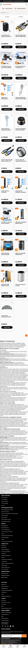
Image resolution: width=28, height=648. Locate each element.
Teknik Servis (4, 592)
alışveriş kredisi (8, 492)
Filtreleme (21, 16)
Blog (2, 606)
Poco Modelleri (4, 499)
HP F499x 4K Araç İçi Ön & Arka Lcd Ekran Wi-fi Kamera (6, 67)
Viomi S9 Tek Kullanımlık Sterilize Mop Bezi (6, 316)
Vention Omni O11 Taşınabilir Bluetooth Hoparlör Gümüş (20, 160)
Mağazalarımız (4, 588)
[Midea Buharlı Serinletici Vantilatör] (21, 182)
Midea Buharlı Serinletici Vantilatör (20, 191)
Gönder (24, 635)
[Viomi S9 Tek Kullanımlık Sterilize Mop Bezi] (7, 307)
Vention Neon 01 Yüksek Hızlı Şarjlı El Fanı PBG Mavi (6, 129)
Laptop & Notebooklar (5, 555)
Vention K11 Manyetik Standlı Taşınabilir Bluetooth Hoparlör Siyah (20, 129)
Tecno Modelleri (4, 503)
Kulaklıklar (3, 553)
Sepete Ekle (7, 47)
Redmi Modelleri (4, 501)
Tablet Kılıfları (4, 561)
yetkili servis (19, 455)
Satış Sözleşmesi (4, 618)
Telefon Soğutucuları (5, 567)
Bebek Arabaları (4, 573)
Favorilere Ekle (11, 22)
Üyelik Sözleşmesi (5, 622)
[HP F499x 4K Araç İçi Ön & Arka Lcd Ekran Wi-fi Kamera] (7, 58)
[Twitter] (5, 626)
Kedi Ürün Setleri (4, 515)
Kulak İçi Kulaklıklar (5, 549)
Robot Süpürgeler (5, 537)
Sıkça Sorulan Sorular (5, 602)
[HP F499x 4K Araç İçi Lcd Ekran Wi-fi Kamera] (21, 58)
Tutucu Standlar (4, 569)
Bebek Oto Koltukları (5, 575)
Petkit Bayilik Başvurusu (6, 596)
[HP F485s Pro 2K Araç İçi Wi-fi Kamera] (7, 214)
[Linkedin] (13, 626)
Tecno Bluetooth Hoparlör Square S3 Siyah (6, 36)
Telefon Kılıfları (4, 565)
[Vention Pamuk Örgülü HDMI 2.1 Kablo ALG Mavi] (7, 151)
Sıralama (7, 16)
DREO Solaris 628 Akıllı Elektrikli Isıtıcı (20, 223)
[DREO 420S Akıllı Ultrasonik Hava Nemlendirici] (7, 245)
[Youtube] (10, 626)
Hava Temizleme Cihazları (6, 531)
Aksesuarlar (3, 545)
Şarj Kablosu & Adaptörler (6, 559)
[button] (3, 33)
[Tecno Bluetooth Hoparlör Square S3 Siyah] (7, 27)
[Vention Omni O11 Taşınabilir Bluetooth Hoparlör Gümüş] (21, 151)
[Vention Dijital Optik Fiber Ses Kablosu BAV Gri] (21, 27)
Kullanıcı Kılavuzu (5, 586)
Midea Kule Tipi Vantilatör (5, 191)
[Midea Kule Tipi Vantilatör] (7, 182)
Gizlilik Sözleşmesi (5, 614)
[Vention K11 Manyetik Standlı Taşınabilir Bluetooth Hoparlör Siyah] (21, 120)
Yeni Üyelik (3, 604)
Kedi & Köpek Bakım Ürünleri (7, 509)
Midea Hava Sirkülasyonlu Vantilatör (4, 98)
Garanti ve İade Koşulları (6, 612)
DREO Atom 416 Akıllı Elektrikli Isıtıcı (20, 254)
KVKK (2, 616)
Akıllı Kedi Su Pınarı (5, 511)
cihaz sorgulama (20, 456)
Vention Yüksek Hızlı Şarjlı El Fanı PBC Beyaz (21, 98)
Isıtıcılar (3, 533)
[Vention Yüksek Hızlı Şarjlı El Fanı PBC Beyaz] (21, 89)
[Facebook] (2, 626)
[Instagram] (8, 626)
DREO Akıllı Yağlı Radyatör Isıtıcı (5, 285)
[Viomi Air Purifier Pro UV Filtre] (21, 276)
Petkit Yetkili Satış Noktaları (6, 590)
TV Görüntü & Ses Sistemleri (7, 541)
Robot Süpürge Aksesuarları (7, 535)
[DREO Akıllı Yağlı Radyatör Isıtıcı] (7, 276)
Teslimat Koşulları (5, 620)
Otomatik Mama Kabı (5, 521)
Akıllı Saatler (3, 547)
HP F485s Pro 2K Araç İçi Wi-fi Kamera (6, 223)
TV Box (2, 539)
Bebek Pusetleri (4, 577)
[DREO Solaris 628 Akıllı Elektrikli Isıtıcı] (21, 214)
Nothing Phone (4, 497)
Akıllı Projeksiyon (4, 525)
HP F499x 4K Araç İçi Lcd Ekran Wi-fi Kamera (20, 67)
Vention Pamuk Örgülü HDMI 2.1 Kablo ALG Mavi (6, 160)
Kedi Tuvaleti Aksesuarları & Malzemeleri (9, 513)
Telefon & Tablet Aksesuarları (7, 563)
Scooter (3, 557)
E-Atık (2, 594)
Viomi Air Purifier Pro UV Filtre (20, 285)
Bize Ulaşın (3, 600)
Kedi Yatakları (4, 517)
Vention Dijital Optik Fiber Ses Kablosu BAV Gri (20, 36)
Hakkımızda (3, 584)
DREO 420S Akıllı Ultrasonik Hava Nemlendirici (5, 254)
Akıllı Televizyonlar (5, 527)
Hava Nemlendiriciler (5, 529)
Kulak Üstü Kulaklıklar (5, 551)
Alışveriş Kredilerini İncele (6, 608)
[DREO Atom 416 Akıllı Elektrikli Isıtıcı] (21, 245)
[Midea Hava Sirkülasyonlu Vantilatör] (7, 89)
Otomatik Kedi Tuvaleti (6, 519)
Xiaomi (2, 505)
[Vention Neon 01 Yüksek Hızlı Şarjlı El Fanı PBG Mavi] (7, 120)
